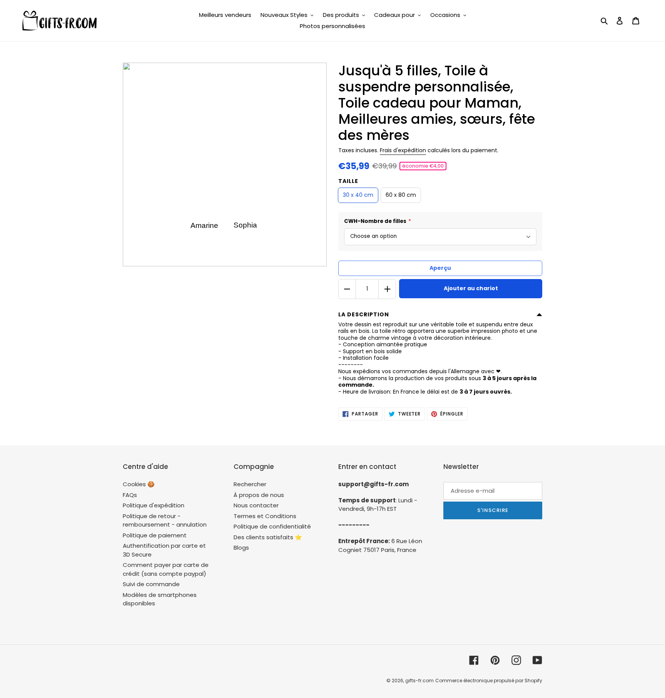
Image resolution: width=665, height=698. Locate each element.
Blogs (241, 547)
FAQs (130, 495)
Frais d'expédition (403, 150)
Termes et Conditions (265, 516)
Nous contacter (256, 505)
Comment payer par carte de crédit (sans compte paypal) (166, 569)
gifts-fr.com (419, 680)
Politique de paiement (155, 535)
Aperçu (440, 268)
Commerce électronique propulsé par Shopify (488, 680)
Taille (348, 181)
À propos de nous (259, 495)
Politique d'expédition (153, 505)
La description (363, 314)
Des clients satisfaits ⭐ (268, 537)
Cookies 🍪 (139, 484)
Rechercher (250, 484)
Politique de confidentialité (272, 526)
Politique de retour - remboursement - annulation (165, 520)
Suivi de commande (151, 584)
